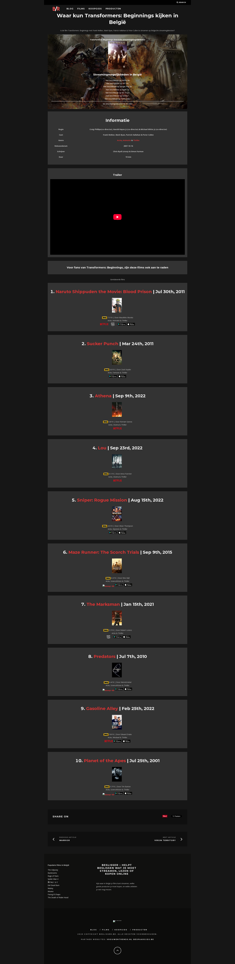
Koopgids (95, 9)
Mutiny (50, 888)
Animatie (127, 140)
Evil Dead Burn (53, 885)
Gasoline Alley (102, 708)
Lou (102, 447)
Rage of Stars (53, 876)
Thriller (136, 140)
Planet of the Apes (105, 760)
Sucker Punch (102, 343)
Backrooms (52, 873)
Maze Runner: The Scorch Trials (103, 552)
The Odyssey (53, 870)
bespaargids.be (143, 939)
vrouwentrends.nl (120, 939)
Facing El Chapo (54, 894)
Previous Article (67, 837)
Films (81, 9)
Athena (103, 395)
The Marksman (103, 604)
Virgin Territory (165, 840)
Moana (50, 891)
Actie (119, 140)
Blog (70, 9)
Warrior (64, 840)
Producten (113, 9)
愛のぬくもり (53, 882)
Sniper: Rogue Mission (102, 500)
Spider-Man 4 (53, 879)
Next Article (169, 837)
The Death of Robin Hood (58, 897)
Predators (104, 656)
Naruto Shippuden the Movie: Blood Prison (104, 291)
